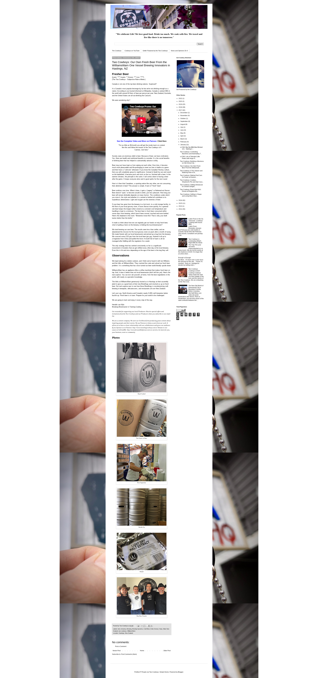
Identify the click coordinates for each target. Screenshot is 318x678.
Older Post (167, 651)
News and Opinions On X (179, 51)
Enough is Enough (184, 258)
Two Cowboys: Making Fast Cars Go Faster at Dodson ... (191, 176)
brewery (123, 629)
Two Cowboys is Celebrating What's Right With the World (195, 241)
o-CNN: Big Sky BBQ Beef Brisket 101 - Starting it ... (191, 148)
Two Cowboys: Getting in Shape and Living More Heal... (191, 195)
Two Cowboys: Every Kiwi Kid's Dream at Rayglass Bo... (190, 190)
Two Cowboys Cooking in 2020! (194, 270)
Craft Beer (147, 629)
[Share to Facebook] (149, 626)
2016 (180, 200)
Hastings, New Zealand (126, 633)
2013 (180, 206)
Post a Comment (120, 646)
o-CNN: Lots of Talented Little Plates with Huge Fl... (190, 157)
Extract (156, 629)
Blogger (180, 672)
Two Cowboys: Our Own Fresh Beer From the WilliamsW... (190, 167)
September (184, 121)
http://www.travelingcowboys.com (144, 328)
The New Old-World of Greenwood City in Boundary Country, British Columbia (195, 288)
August (182, 124)
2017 (180, 110)
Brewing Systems (137, 629)
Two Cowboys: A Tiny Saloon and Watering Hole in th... (191, 171)
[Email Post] (138, 626)
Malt (164, 629)
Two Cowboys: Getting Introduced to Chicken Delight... (191, 185)
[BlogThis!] (144, 626)
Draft (151, 629)
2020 (180, 101)
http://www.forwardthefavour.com (138, 330)
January (183, 144)
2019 (180, 104)
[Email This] (142, 626)
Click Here (162, 141)
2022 (180, 98)
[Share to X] (147, 626)
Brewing (129, 629)
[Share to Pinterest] (151, 626)
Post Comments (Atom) (129, 654)
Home (142, 651)
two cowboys (123, 631)
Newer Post (116, 651)
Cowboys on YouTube (132, 51)
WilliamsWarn (129, 263)
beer (119, 629)
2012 (180, 209)
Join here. (144, 150)
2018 (180, 107)
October (183, 118)
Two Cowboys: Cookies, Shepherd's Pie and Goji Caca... (191, 181)
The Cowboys (116, 51)
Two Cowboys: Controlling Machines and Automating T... (191, 152)
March (182, 139)
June (182, 130)
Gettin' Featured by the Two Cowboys (155, 51)
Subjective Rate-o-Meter (135, 79)
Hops (160, 629)
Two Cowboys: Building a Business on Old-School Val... (192, 162)
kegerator (116, 239)
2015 (180, 203)
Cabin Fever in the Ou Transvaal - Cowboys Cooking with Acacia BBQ (195, 221)
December (184, 113)
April (182, 136)
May (182, 133)
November (184, 115)
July (181, 127)
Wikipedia (147, 91)
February (183, 142)
